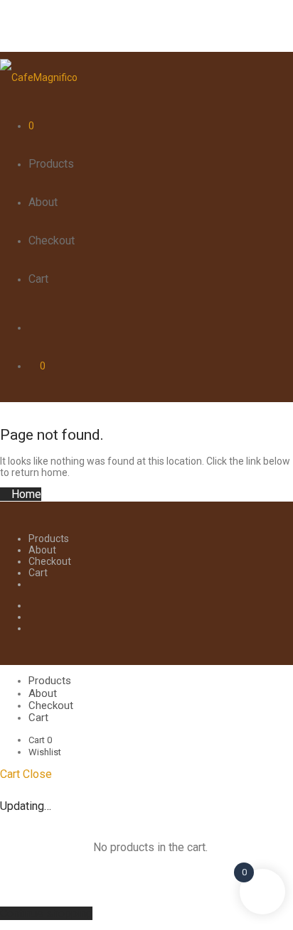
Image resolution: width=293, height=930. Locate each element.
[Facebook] (32, 605)
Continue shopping (46, 913)
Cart (38, 279)
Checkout (51, 240)
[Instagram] (32, 616)
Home (25, 494)
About (43, 202)
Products (51, 164)
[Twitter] (32, 628)
